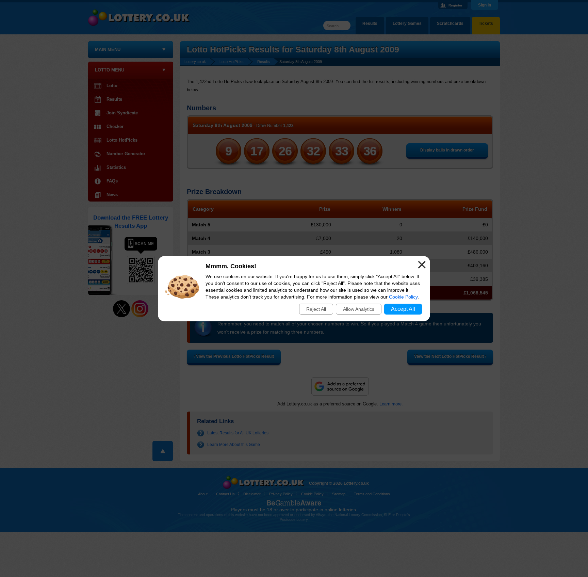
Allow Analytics (358, 309)
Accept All (403, 309)
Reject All (316, 309)
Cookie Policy (403, 297)
